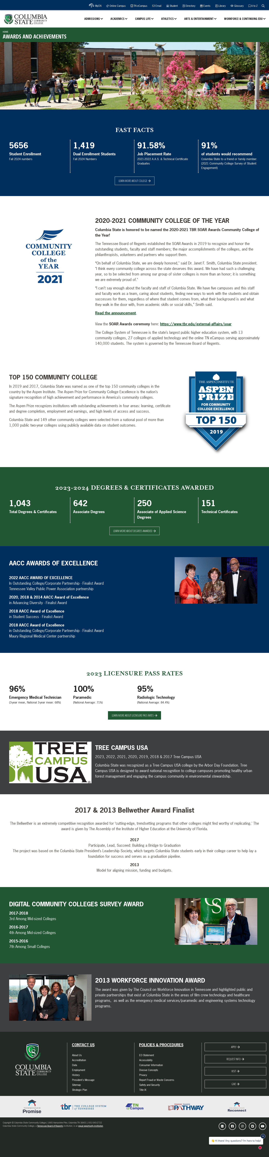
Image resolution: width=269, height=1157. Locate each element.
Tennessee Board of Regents (50, 1126)
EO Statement (146, 1055)
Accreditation (79, 1060)
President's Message (83, 1080)
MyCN (97, 6)
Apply (233, 1047)
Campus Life (143, 19)
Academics (117, 19)
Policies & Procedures (161, 1045)
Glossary (238, 6)
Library (222, 6)
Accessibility (145, 1060)
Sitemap (76, 1085)
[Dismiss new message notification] (263, 1136)
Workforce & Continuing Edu (243, 19)
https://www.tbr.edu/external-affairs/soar (195, 323)
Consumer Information (151, 1065)
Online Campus (117, 6)
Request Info (234, 1059)
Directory (190, 6)
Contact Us (83, 1045)
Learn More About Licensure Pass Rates (133, 715)
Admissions (92, 19)
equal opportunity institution (90, 1126)
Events (206, 6)
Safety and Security (149, 1085)
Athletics (167, 19)
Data (74, 1065)
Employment (78, 1070)
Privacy (143, 1075)
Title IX (142, 1090)
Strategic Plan (79, 1090)
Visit (233, 1071)
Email (158, 6)
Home (5, 31)
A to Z (254, 6)
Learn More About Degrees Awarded (132, 531)
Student (173, 6)
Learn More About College (133, 181)
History (76, 1075)
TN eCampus (140, 6)
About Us (77, 1055)
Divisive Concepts (148, 1070)
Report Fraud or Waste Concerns (156, 1080)
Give (233, 1084)
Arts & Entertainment (199, 19)
